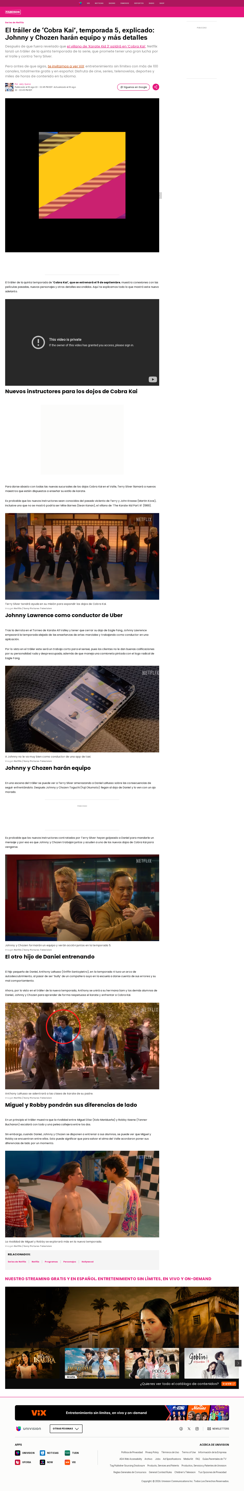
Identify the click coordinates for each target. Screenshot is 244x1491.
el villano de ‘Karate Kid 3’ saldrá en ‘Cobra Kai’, (106, 46)
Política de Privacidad (132, 1452)
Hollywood (88, 1261)
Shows (112, 3)
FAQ (198, 1459)
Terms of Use (189, 1452)
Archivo (148, 1459)
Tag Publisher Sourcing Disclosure (127, 1465)
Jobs (157, 1459)
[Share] (156, 87)
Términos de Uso (170, 1452)
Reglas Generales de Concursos (130, 1472)
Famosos (125, 3)
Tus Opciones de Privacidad (212, 1472)
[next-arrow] (238, 1363)
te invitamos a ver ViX (66, 66)
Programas (51, 1261)
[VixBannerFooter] (122, 1412)
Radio (151, 3)
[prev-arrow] (3, 1363)
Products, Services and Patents (163, 1465)
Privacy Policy (152, 1452)
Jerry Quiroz (25, 84)
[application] (82, 175)
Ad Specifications (172, 1459)
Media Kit (188, 1459)
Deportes (139, 3)
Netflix (35, 1261)
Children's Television (185, 1472)
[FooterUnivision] (28, 1428)
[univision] (13, 12)
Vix (88, 3)
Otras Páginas (63, 1428)
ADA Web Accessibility (131, 1459)
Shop (162, 3)
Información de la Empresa (212, 1452)
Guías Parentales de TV (214, 1459)
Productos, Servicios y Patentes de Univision (204, 1465)
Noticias (99, 3)
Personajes (69, 1261)
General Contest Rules (160, 1472)
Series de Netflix (14, 22)
